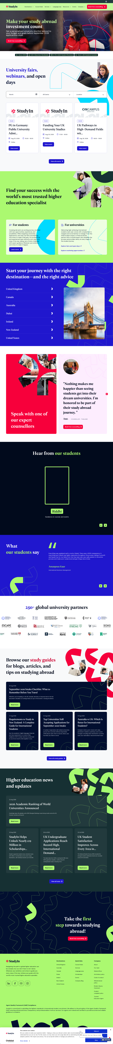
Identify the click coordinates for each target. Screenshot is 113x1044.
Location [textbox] (79, 94)
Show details (24, 1041)
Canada (58, 971)
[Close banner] (110, 1029)
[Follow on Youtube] (21, 983)
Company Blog (79, 981)
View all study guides (56, 758)
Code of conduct (99, 977)
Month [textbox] (11, 94)
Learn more (15, 249)
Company (80, 7)
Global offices (98, 971)
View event (14, 148)
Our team (96, 968)
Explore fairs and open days (70, 246)
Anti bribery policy (99, 974)
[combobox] (23, 94)
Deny (96, 1040)
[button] (107, 394)
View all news (55, 881)
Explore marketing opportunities (72, 250)
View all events (56, 161)
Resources (66, 7)
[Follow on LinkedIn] (8, 983)
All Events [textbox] (46, 94)
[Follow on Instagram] (27, 983)
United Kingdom (60, 964)
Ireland (58, 977)
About (96, 964)
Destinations (28, 7)
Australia (58, 968)
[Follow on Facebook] (14, 983)
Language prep (57, 7)
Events (74, 7)
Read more (14, 705)
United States (60, 984)
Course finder (39, 7)
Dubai (58, 974)
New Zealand (60, 981)
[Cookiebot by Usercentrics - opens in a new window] (10, 1041)
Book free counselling (95, 7)
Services (47, 7)
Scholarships (78, 974)
